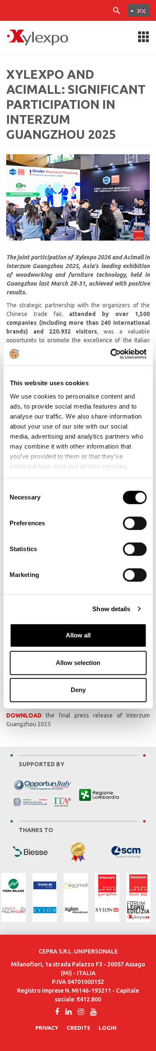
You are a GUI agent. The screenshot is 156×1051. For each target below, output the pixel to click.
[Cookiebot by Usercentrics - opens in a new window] (111, 354)
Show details (111, 608)
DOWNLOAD (24, 715)
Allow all (78, 635)
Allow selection (78, 662)
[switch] (134, 523)
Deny (78, 689)
